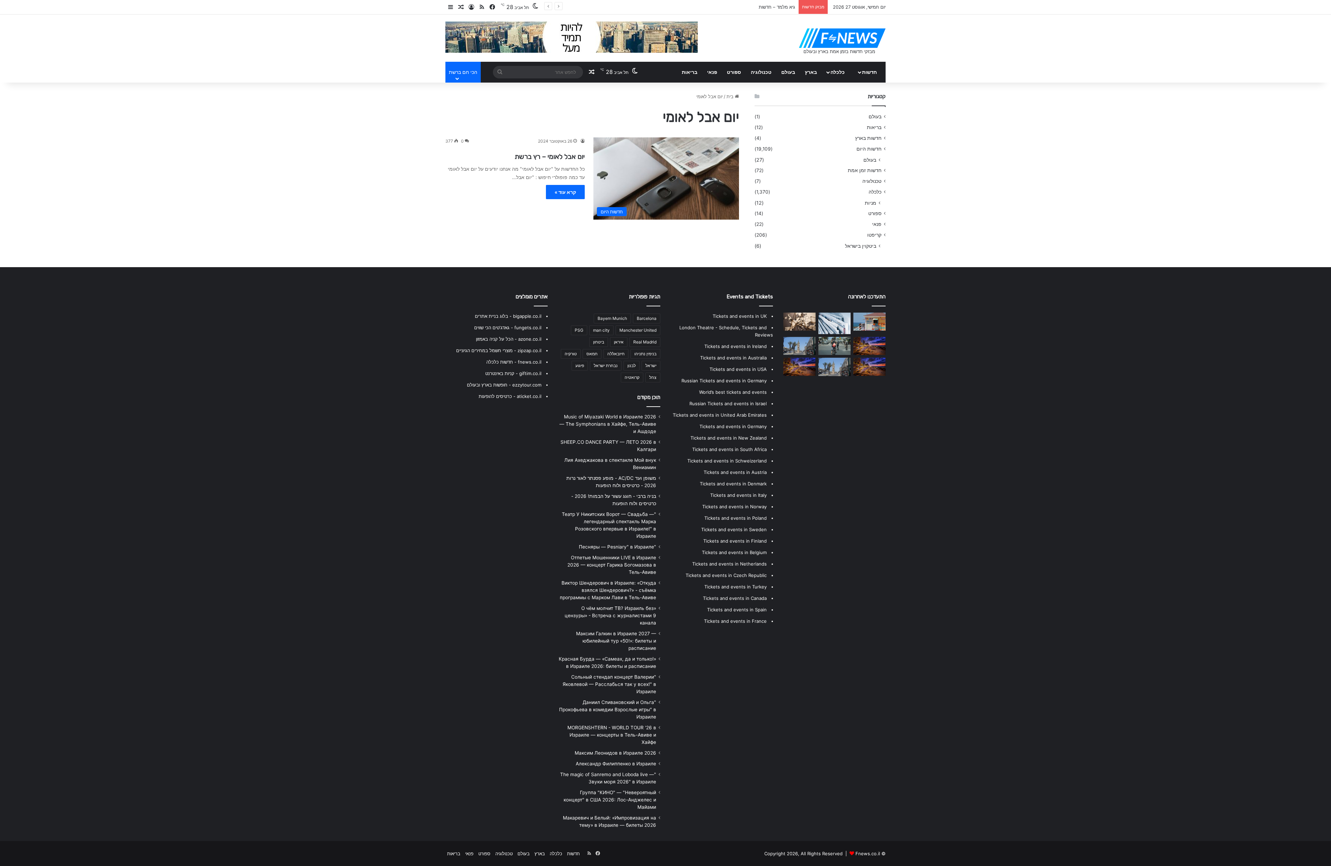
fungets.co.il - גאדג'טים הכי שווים (507, 327)
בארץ (811, 72)
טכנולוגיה (761, 72)
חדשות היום (868, 149)
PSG (579, 330)
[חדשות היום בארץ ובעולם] (842, 38)
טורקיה (571, 353)
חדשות (869, 72)
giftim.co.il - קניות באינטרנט (513, 373)
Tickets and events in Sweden (734, 529)
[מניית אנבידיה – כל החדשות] (799, 346)
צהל (652, 377)
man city (601, 330)
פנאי (712, 72)
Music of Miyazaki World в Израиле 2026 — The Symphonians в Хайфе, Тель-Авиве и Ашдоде (607, 424)
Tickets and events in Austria (735, 472)
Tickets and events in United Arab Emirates (720, 415)
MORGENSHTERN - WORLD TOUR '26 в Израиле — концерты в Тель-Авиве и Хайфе (611, 735)
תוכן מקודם (648, 397)
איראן (619, 342)
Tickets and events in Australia (733, 357)
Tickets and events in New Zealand (728, 438)
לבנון (631, 365)
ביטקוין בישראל (860, 246)
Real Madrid (644, 342)
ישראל (650, 365)
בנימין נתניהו (645, 353)
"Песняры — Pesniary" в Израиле (617, 547)
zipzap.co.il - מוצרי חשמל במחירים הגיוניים (498, 350)
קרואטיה (632, 377)
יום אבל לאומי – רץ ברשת (550, 156)
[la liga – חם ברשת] (799, 322)
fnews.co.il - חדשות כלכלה (513, 362)
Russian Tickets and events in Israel (728, 403)
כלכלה (837, 72)
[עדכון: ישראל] (869, 322)
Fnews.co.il (867, 853)
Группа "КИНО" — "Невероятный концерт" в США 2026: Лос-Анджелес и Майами (610, 800)
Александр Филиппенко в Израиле (616, 763)
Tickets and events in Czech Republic (726, 575)
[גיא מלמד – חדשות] (834, 346)
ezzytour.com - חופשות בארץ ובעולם (504, 385)
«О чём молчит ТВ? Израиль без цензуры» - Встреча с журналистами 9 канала (610, 615)
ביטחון (598, 342)
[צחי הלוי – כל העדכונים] (869, 367)
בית (731, 96)
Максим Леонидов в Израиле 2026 (615, 753)
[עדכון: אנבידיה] (834, 367)
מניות (870, 203)
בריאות (689, 72)
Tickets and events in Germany (733, 426)
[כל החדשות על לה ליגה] (834, 323)
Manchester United (637, 330)
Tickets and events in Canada (735, 598)
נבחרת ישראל (606, 365)
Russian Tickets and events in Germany (724, 380)
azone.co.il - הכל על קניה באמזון (508, 339)
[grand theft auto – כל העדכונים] (869, 346)
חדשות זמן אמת (864, 170)
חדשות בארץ (868, 138)
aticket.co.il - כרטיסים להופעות (510, 396)
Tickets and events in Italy (738, 495)
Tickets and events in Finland (735, 541)
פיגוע (579, 365)
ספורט (734, 72)
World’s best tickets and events (733, 392)
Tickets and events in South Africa (729, 449)
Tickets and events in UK (740, 316)
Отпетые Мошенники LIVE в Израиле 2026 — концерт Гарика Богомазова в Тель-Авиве (611, 565)
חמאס (592, 353)
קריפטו (874, 235)
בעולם (788, 72)
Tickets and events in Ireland (735, 346)
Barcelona (646, 318)
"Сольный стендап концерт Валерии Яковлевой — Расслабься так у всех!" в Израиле (609, 684)
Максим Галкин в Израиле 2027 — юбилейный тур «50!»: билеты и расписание (616, 641)
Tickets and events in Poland (735, 518)
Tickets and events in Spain (737, 609)
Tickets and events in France (735, 621)
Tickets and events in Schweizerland (727, 461)
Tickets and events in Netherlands (729, 564)
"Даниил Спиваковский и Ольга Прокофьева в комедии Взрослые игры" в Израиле (607, 709)
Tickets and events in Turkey (735, 586)
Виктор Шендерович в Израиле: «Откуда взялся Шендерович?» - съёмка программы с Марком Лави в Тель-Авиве (608, 590)
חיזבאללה (616, 353)
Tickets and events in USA (738, 369)
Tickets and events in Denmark (733, 483)
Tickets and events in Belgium (734, 552)
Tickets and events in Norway (734, 506)
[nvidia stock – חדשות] (799, 367)
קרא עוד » (565, 192)
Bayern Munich (612, 318)
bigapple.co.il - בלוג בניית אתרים (508, 316)
